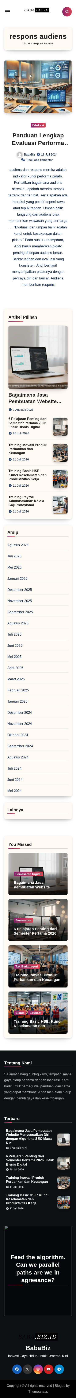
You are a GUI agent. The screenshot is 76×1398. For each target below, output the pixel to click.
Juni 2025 (15, 645)
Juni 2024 (15, 779)
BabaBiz (29, 154)
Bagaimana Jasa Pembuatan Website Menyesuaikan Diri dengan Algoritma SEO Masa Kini (38, 889)
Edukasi (38, 125)
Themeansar (37, 1391)
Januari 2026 (17, 578)
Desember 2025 (19, 590)
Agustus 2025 (17, 623)
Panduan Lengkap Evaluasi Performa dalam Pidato (38, 143)
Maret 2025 (16, 679)
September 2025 (20, 612)
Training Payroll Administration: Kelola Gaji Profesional (26, 501)
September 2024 (20, 746)
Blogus (60, 1385)
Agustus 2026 (17, 545)
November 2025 (19, 601)
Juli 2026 (14, 556)
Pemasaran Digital (28, 874)
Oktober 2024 (17, 735)
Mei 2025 (14, 657)
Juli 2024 (14, 768)
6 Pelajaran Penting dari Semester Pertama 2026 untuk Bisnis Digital (27, 423)
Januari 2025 (17, 701)
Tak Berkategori (26, 966)
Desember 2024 (19, 712)
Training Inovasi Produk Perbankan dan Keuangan (27, 449)
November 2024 (19, 724)
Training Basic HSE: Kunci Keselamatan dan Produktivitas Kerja (27, 475)
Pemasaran (23, 920)
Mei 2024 (14, 791)
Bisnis (19, 1012)
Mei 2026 (14, 567)
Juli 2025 (14, 634)
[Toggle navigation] (7, 11)
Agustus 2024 (17, 757)
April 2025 (15, 668)
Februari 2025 (18, 690)
